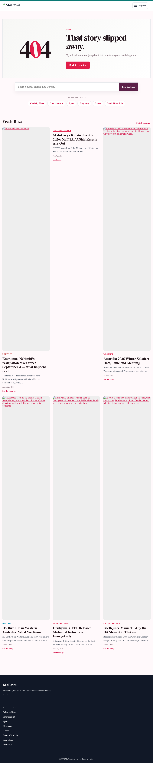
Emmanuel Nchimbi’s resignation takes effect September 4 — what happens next (24, 364)
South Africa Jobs (115, 103)
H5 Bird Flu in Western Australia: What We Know (21, 630)
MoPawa (10, 685)
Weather (108, 354)
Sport (71, 103)
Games (98, 103)
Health (6, 623)
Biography (84, 103)
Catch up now (143, 123)
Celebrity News (37, 103)
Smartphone (8, 740)
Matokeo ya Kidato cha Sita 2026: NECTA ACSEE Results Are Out (75, 139)
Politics (7, 354)
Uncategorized (62, 131)
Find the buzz (128, 87)
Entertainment (56, 103)
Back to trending (77, 65)
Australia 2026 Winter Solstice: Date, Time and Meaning (126, 360)
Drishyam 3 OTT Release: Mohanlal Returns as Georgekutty (72, 632)
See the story (9, 391)
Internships (7, 744)
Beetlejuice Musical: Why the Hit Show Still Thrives (125, 630)
